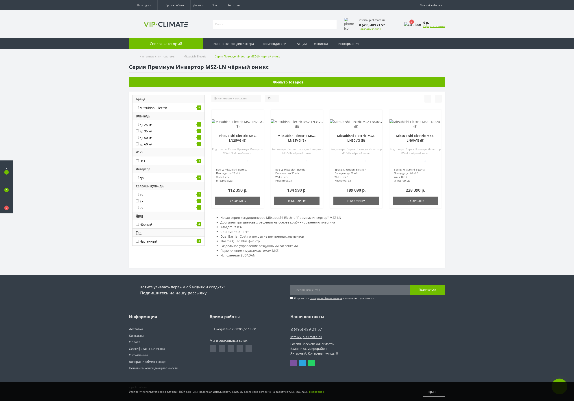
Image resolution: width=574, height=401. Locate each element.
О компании (138, 355)
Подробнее (316, 392)
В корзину (237, 201)
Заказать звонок (370, 29)
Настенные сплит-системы (157, 56)
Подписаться (427, 289)
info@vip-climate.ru (306, 337)
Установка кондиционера (233, 44)
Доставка (199, 5)
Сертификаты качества (147, 348)
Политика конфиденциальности (153, 368)
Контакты (234, 5)
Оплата (216, 5)
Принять (434, 392)
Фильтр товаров (288, 82)
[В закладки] (258, 115)
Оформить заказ (434, 26)
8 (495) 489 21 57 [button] (306, 329)
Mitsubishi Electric (195, 56)
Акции (302, 44)
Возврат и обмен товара (326, 298)
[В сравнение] (258, 122)
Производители (274, 44)
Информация (348, 44)
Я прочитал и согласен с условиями (334, 298)
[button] (143, 5)
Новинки (321, 44)
